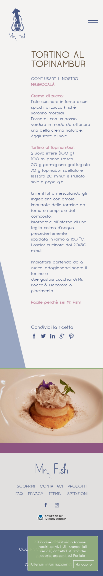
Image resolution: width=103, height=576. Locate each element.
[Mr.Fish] (18, 25)
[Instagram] (57, 504)
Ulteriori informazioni (49, 564)
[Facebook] (45, 504)
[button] (93, 22)
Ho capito (84, 564)
